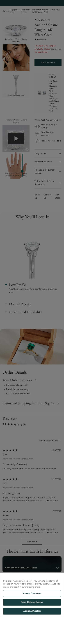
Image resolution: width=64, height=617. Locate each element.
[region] (32, 594)
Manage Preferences (32, 593)
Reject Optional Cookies (32, 602)
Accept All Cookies (32, 611)
